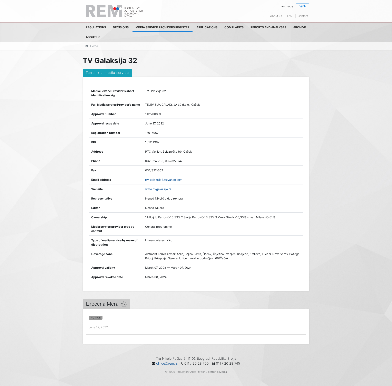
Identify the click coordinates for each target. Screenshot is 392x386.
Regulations (96, 27)
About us (276, 16)
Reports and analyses (268, 27)
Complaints (234, 27)
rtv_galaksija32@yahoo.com (163, 179)
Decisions (121, 27)
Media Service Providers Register (162, 27)
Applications (206, 27)
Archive (299, 27)
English (301, 6)
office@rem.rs (167, 363)
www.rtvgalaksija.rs (158, 189)
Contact (303, 16)
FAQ (290, 16)
